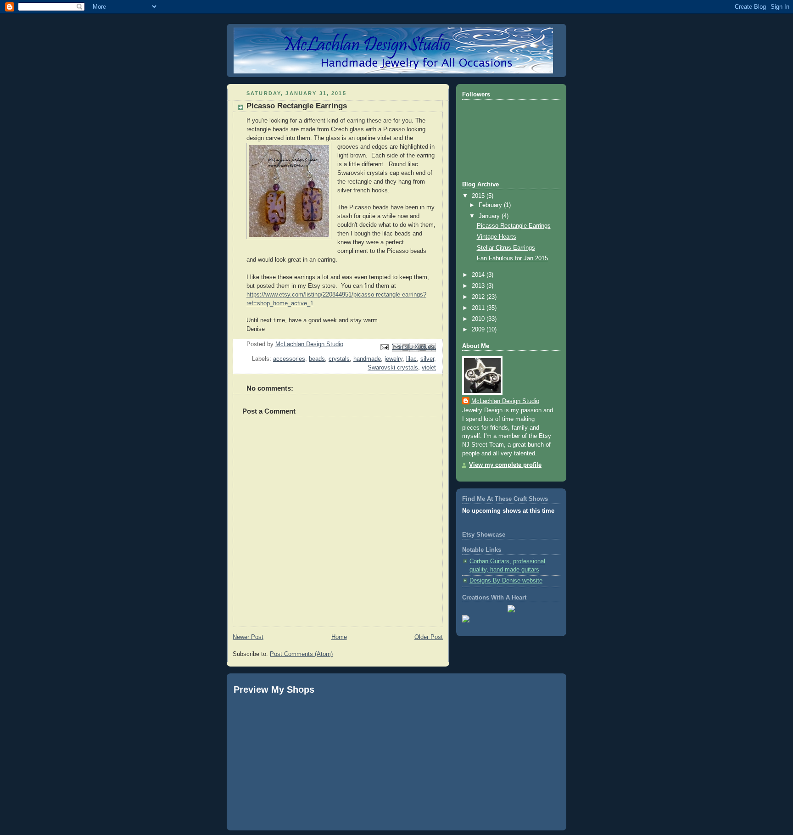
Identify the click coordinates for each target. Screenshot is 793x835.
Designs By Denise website (505, 580)
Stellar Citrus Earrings (506, 248)
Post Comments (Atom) (301, 654)
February (491, 205)
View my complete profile (505, 465)
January (490, 216)
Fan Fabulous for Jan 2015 (512, 258)
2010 (479, 319)
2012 (479, 297)
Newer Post (248, 637)
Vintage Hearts (496, 237)
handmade (367, 359)
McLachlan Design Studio (505, 401)
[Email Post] (384, 347)
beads (317, 359)
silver (427, 359)
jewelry (393, 359)
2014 (479, 275)
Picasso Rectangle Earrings (514, 226)
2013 (479, 286)
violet (429, 367)
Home (339, 637)
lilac (411, 359)
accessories (289, 359)
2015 (479, 196)
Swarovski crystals (393, 367)
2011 (479, 308)
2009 (479, 329)
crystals (339, 359)
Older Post (428, 637)
